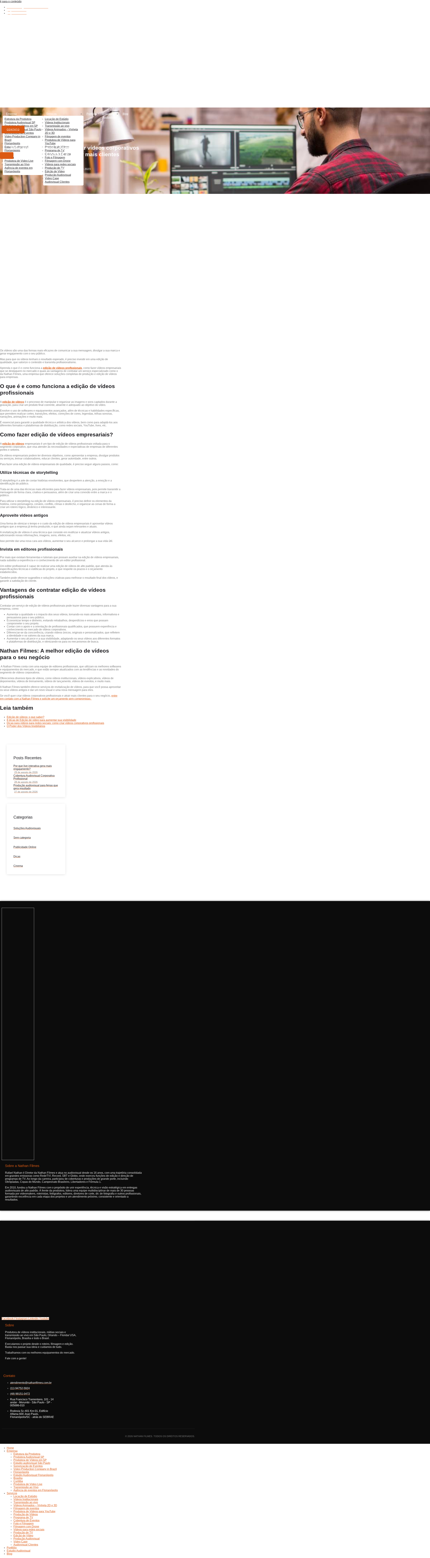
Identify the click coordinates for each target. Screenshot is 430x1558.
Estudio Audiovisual (109, 115)
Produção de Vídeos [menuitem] (25, 1514)
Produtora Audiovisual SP (20, 122)
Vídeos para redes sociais (60, 164)
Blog (125, 113)
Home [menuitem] (10, 1447)
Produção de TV (54, 167)
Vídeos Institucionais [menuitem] (25, 1499)
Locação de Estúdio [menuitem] (25, 1496)
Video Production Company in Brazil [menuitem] (35, 1469)
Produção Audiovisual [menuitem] (26, 1538)
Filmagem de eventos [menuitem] (26, 1508)
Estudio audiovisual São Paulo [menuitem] (31, 1463)
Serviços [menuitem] (12, 1493)
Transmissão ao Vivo (17, 164)
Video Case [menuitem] (20, 1541)
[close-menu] (6, 155)
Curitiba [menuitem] (18, 1481)
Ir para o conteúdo (11, 1)
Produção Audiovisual (58, 175)
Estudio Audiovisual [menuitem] (18, 1550)
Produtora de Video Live (19, 160)
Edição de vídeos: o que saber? (25, 717)
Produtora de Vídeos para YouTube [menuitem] (34, 1511)
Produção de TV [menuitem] (23, 1532)
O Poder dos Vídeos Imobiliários (26, 726)
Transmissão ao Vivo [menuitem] (25, 1487)
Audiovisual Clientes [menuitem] (25, 1544)
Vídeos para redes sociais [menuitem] (28, 1529)
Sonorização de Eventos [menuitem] (28, 1466)
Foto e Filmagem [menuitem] (23, 1523)
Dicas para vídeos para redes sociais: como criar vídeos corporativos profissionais (55, 723)
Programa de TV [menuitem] (23, 1517)
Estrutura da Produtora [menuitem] (26, 1454)
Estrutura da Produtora (18, 119)
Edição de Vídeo (55, 171)
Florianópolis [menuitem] (21, 1472)
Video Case (52, 178)
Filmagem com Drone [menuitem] (26, 1526)
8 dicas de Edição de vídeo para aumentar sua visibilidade (41, 720)
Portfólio (91, 113)
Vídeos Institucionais (57, 122)
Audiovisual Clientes (57, 181)
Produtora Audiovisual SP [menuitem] (28, 1457)
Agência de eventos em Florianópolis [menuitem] (35, 1490)
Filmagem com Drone (58, 160)
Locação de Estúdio (57, 119)
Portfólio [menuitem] (12, 1547)
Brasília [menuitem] (18, 1478)
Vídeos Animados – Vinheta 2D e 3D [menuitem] (35, 1505)
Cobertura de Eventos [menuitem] (26, 1520)
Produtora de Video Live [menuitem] (27, 1484)
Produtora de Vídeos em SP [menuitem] (30, 1460)
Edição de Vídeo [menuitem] (23, 1535)
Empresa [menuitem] (12, 1450)
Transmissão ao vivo (57, 125)
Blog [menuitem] (9, 1553)
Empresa (11, 113)
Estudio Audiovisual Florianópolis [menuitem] (33, 1475)
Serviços (51, 113)
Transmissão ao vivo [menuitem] (25, 1502)
